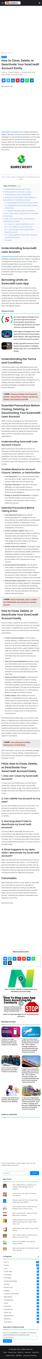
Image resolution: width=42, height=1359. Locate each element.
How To (10, 53)
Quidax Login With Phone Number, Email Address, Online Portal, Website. (10, 1100)
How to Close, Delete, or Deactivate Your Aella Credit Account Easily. (10, 1070)
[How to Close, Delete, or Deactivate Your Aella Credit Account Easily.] (10, 1060)
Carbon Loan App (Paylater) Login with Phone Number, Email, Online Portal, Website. (9, 1042)
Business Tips (8, 1287)
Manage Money (9, 1315)
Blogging (6, 1290)
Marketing (7, 1319)
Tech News (7, 1278)
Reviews (6, 1284)
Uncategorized (8, 1300)
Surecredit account (21, 952)
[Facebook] (5, 959)
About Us (20, 1352)
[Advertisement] (21, 29)
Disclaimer (19, 1355)
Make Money (8, 1297)
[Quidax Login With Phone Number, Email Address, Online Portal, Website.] (10, 1090)
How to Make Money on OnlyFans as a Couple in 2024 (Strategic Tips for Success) (24, 1187)
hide (18, 186)
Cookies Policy (10, 1355)
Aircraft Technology (10, 1281)
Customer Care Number (11, 1293)
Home (5, 53)
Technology (7, 1274)
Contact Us (35, 1352)
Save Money (8, 1322)
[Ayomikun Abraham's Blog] (13, 2)
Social (6, 1303)
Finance (6, 1265)
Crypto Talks (8, 1271)
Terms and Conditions (30, 1355)
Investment (7, 1306)
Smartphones (8, 1309)
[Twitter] (10, 959)
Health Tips (7, 1312)
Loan (5, 1268)
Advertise (28, 1352)
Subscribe (7, 1341)
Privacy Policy (12, 1352)
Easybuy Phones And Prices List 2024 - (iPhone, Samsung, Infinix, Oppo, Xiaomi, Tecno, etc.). (25, 1222)
